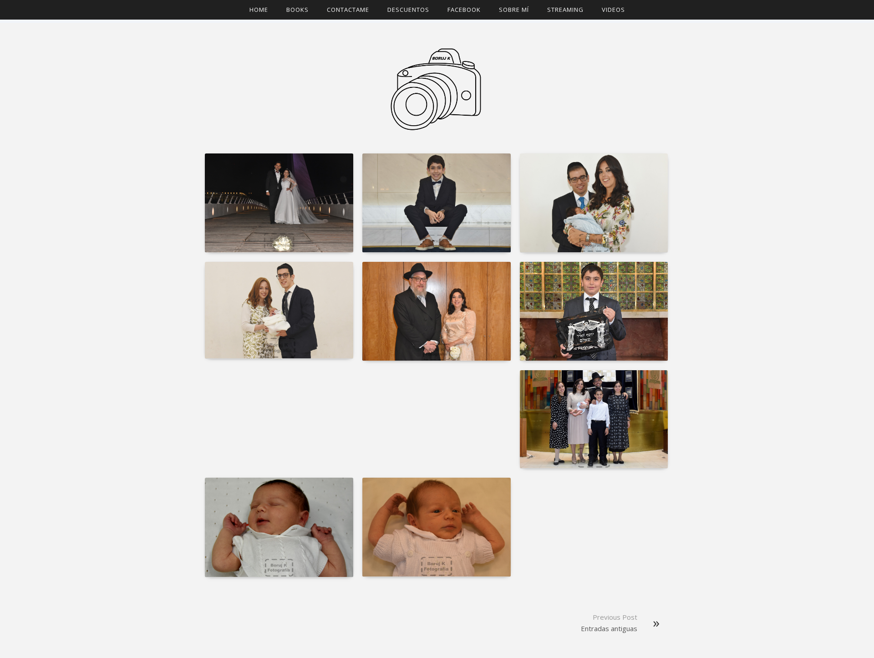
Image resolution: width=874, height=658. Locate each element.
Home (258, 9)
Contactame (348, 9)
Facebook (464, 9)
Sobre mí (514, 9)
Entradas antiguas (609, 628)
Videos (613, 9)
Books (297, 9)
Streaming (565, 9)
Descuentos (408, 9)
